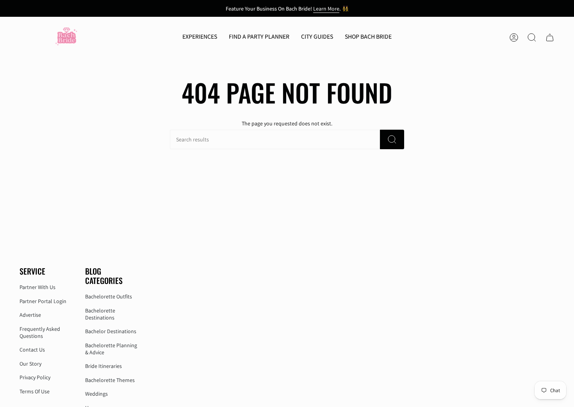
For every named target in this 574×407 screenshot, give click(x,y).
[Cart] (550, 37)
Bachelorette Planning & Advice (111, 349)
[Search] (392, 139)
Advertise (30, 314)
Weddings (96, 393)
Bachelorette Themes (110, 380)
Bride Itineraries (103, 366)
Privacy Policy (35, 377)
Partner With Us (37, 287)
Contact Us (32, 349)
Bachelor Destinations (110, 331)
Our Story (30, 363)
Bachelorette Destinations (100, 314)
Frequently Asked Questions (40, 332)
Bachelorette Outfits (108, 296)
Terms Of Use (35, 391)
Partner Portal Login (43, 301)
